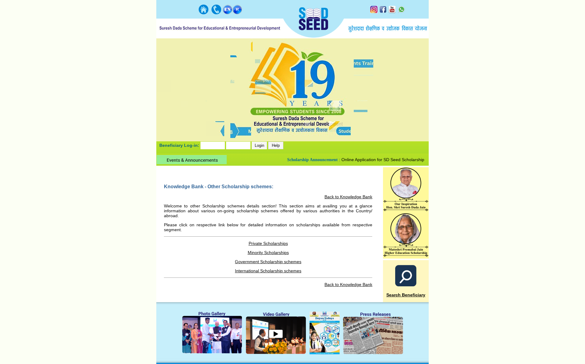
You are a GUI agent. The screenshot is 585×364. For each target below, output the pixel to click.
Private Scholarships (268, 243)
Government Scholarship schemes (268, 261)
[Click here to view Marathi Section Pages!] (237, 12)
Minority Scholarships (268, 252)
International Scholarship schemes (268, 270)
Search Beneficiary (405, 294)
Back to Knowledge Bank (348, 196)
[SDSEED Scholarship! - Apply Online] (406, 257)
